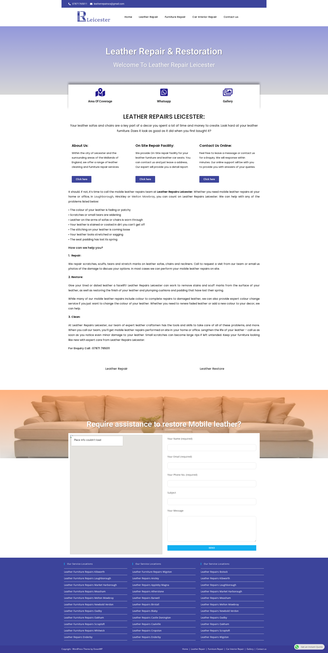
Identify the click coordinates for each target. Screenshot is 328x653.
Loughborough (103, 197)
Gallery (228, 101)
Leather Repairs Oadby (214, 617)
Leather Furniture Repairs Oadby (83, 611)
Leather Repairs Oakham (215, 624)
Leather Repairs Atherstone (148, 591)
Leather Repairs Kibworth (215, 578)
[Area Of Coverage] (100, 92)
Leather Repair (148, 17)
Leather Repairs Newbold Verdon (220, 611)
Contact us (231, 17)
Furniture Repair (175, 17)
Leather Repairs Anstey (145, 578)
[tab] (115, 369)
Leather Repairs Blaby (145, 611)
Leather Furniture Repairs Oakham (84, 617)
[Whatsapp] (164, 92)
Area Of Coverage (100, 101)
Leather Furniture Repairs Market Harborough (90, 585)
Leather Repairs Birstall (145, 604)
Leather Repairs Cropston (147, 630)
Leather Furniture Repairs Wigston (152, 571)
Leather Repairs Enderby (78, 637)
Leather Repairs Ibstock (214, 571)
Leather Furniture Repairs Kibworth (84, 571)
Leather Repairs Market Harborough (221, 591)
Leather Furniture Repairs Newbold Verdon (88, 604)
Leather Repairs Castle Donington (151, 617)
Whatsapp (164, 101)
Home (128, 17)
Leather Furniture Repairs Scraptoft (84, 624)
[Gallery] (227, 92)
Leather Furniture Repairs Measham (85, 591)
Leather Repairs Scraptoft (215, 630)
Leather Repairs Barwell (146, 598)
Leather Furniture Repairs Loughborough (87, 578)
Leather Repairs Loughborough (218, 585)
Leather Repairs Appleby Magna (150, 585)
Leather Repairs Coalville (146, 624)
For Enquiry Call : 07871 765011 (89, 348)
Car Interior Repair (204, 17)
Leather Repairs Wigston (215, 637)
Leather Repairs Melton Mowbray (220, 604)
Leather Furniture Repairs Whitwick (84, 630)
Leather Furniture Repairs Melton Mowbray (89, 598)
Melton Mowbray (143, 197)
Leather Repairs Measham (216, 598)
